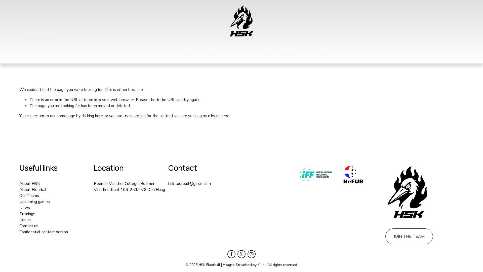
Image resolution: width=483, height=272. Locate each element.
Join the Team (253, 55)
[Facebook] (24, 32)
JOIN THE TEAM (409, 236)
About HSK (150, 48)
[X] (39, 32)
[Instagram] (54, 32)
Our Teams (209, 48)
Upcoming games (34, 202)
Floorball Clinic (329, 48)
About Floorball (180, 48)
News (24, 208)
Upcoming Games (238, 48)
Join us (25, 220)
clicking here (92, 116)
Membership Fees (295, 48)
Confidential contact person (43, 232)
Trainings (267, 48)
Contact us (226, 55)
